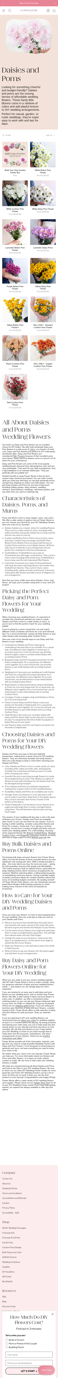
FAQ (4, 1296)
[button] (9, 10)
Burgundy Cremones (29, 835)
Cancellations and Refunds (14, 1198)
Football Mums (11, 553)
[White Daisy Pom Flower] (43, 193)
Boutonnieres (11, 685)
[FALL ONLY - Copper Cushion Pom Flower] (43, 348)
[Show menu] (4, 10)
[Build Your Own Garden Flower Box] (15, 154)
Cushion (8, 538)
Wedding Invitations (11, 1262)
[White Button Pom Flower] (43, 154)
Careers (5, 1203)
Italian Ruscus (11, 722)
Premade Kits (8, 1233)
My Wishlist (7, 1281)
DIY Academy (8, 1272)
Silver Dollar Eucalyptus (41, 719)
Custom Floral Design (11, 1247)
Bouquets (9, 660)
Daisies (8, 528)
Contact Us (7, 1178)
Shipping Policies (9, 1188)
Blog (4, 1301)
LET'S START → (29, 1370)
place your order (28, 1020)
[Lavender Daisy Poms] (43, 232)
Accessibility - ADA (10, 1212)
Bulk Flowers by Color (12, 1252)
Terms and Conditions (12, 1193)
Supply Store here (42, 1083)
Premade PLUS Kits (11, 1237)
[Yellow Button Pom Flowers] (15, 309)
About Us (6, 1183)
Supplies (6, 1267)
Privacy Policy (8, 1208)
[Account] (48, 10)
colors (32, 449)
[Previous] (3, 3)
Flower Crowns (11, 702)
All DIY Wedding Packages (14, 1228)
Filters (8, 135)
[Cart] (54, 10)
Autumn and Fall (39, 837)
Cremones (9, 563)
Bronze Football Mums (37, 833)
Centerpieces (11, 645)
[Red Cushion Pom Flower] (15, 387)
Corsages (9, 697)
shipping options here (24, 1006)
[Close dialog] (53, 1314)
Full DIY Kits (7, 1242)
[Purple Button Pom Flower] (15, 271)
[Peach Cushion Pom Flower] (15, 348)
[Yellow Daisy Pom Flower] (43, 271)
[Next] (55, 3)
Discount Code (8, 1306)
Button (19, 538)
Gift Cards (6, 1276)
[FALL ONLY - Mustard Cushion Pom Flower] (43, 309)
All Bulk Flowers (9, 1257)
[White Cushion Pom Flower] (15, 193)
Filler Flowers (19, 456)
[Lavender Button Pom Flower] (15, 232)
